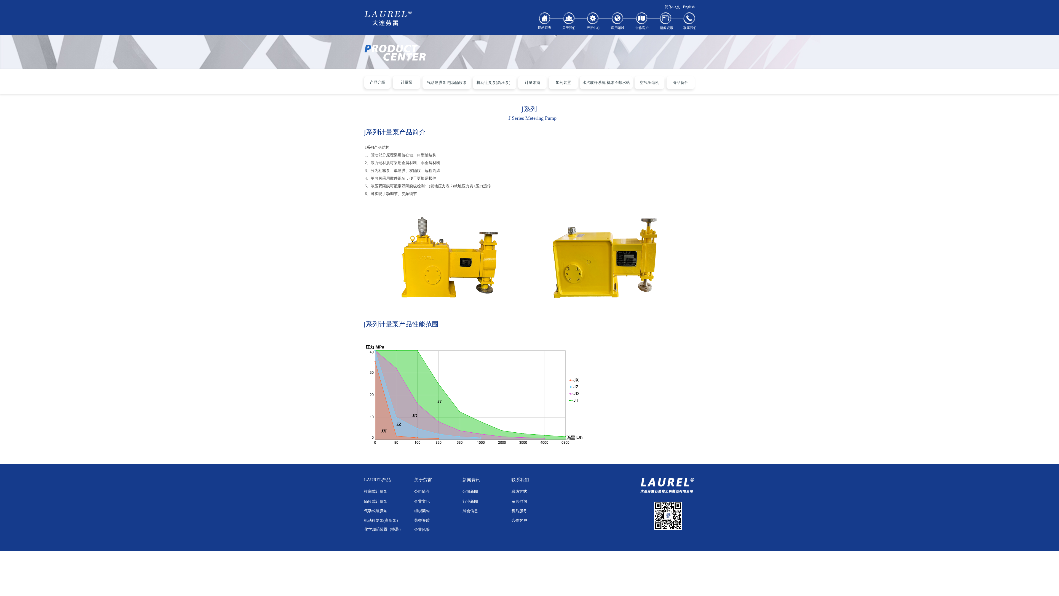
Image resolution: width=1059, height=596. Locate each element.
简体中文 (672, 7)
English (689, 7)
